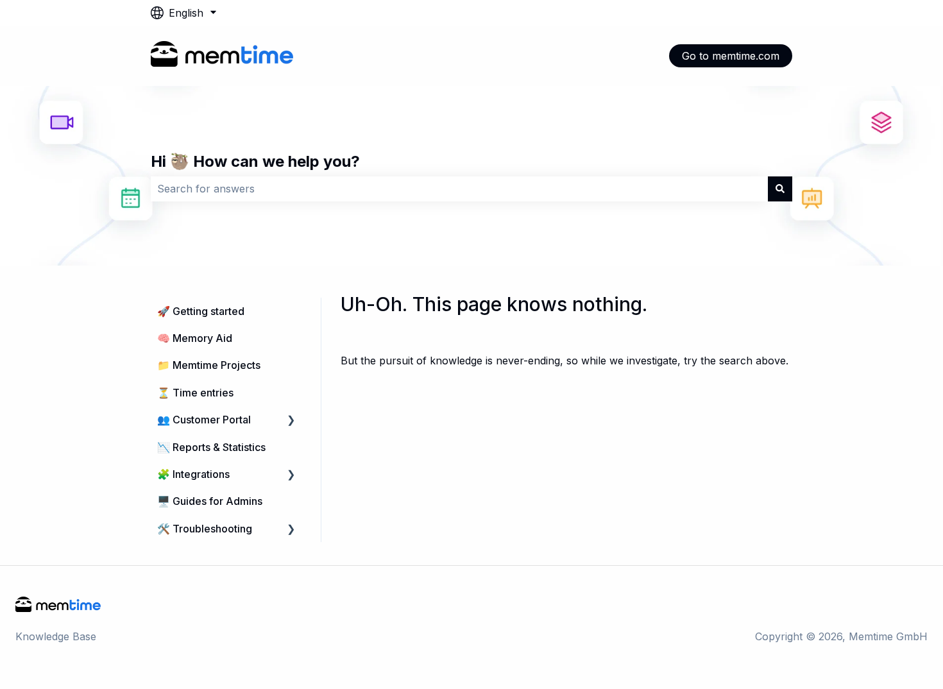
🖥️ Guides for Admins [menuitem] (209, 501)
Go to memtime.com (730, 55)
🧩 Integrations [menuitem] (193, 474)
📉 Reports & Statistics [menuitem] (211, 447)
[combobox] (459, 188)
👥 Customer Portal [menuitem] (204, 419)
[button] (291, 420)
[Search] (780, 188)
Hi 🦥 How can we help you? (255, 161)
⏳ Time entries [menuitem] (195, 392)
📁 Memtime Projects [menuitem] (208, 365)
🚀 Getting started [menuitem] (200, 311)
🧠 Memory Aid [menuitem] (194, 338)
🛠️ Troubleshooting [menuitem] (204, 528)
